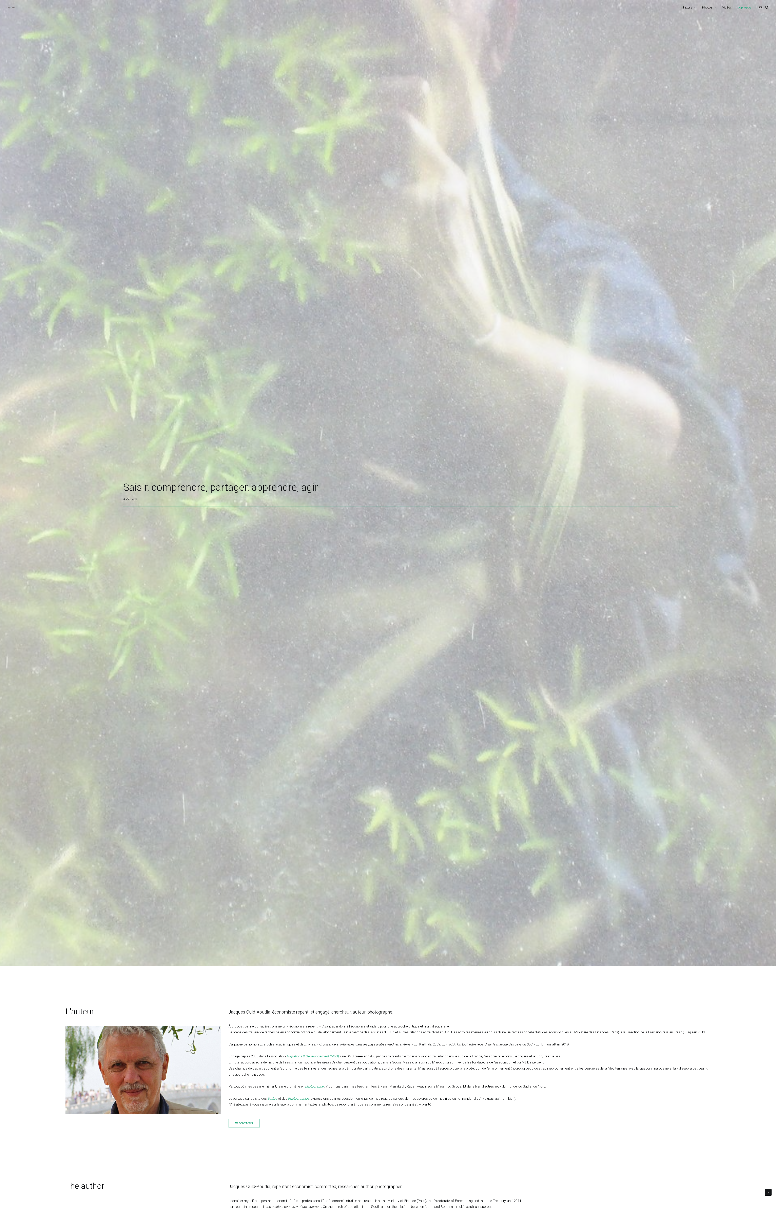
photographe (314, 1086)
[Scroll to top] (768, 1192)
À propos (744, 7)
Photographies (298, 1098)
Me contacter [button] (244, 1123)
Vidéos (727, 7)
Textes (687, 7)
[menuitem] (689, 7)
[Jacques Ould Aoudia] (11, 7)
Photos (707, 7)
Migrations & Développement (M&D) (313, 1056)
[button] (761, 7)
